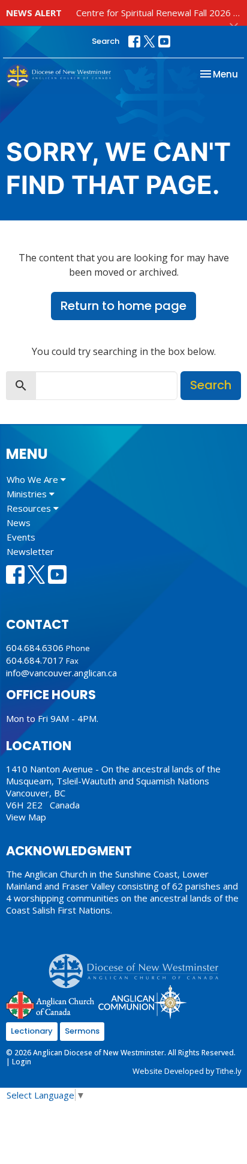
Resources (30, 508)
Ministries (28, 494)
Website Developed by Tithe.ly (186, 1071)
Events (21, 537)
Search (105, 41)
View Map (26, 817)
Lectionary (32, 1031)
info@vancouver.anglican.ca (61, 673)
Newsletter (30, 551)
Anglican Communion (142, 1001)
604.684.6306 (35, 647)
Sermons (82, 1031)
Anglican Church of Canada (50, 1004)
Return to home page (123, 305)
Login (21, 1061)
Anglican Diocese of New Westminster (138, 965)
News (19, 523)
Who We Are (34, 479)
